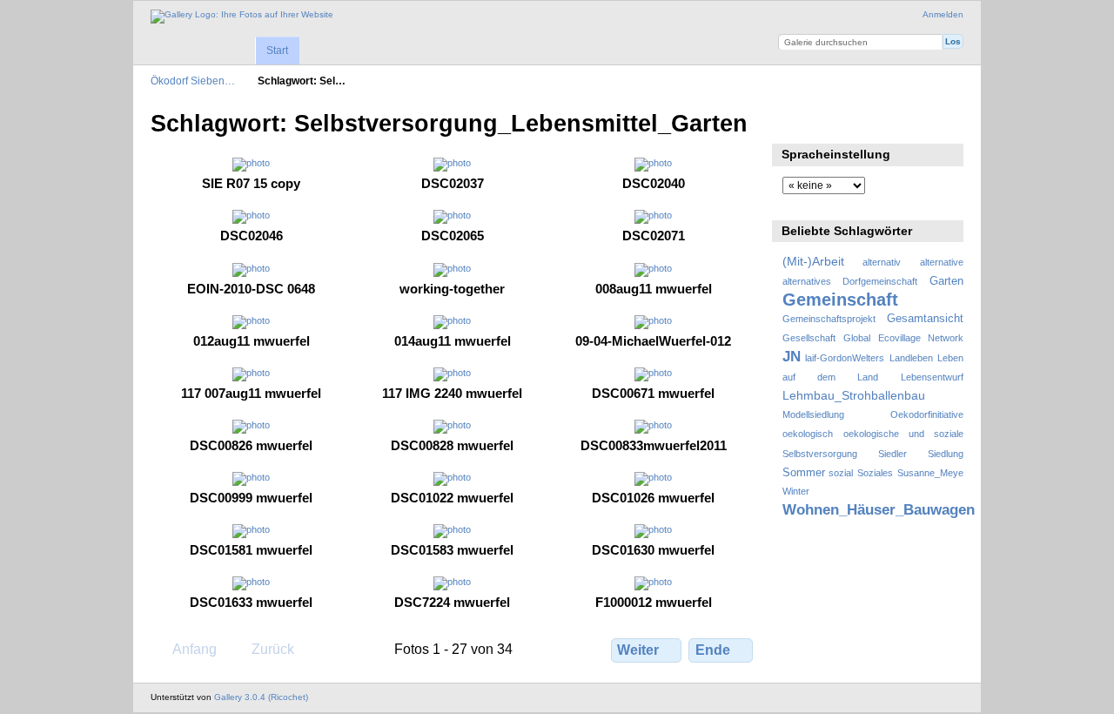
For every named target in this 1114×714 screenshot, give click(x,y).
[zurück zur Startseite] (242, 17)
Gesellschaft (809, 338)
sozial (841, 473)
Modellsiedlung (813, 414)
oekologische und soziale (903, 433)
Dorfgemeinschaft (879, 281)
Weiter (638, 650)
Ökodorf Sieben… (193, 80)
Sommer (803, 473)
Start (277, 50)
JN (791, 356)
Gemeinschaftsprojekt (829, 318)
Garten (946, 281)
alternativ (881, 262)
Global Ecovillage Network (903, 338)
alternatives (806, 281)
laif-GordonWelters (844, 358)
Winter (795, 491)
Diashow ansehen (791, 122)
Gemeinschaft (840, 299)
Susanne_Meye (930, 473)
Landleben (911, 358)
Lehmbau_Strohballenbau (853, 395)
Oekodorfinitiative (926, 414)
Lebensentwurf (932, 377)
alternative (941, 262)
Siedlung (945, 453)
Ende (712, 650)
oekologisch (807, 433)
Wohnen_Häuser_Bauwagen (878, 510)
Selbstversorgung (819, 453)
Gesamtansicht (925, 319)
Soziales (875, 473)
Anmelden (943, 14)
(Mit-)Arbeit (813, 261)
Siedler (892, 453)
